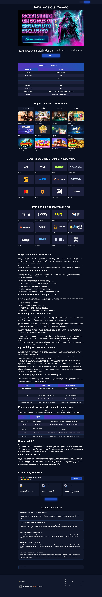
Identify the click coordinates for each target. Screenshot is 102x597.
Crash (58, 108)
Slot (75, 108)
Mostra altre (51, 499)
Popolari (25, 108)
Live (42, 108)
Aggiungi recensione (76, 478)
